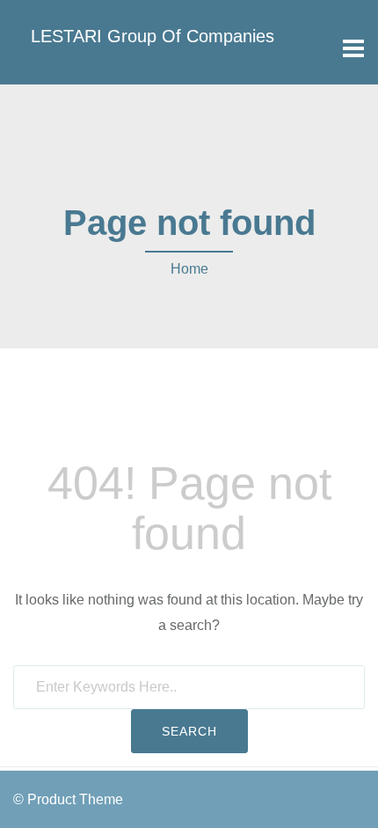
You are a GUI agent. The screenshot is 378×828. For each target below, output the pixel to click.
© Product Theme (68, 799)
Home (189, 268)
